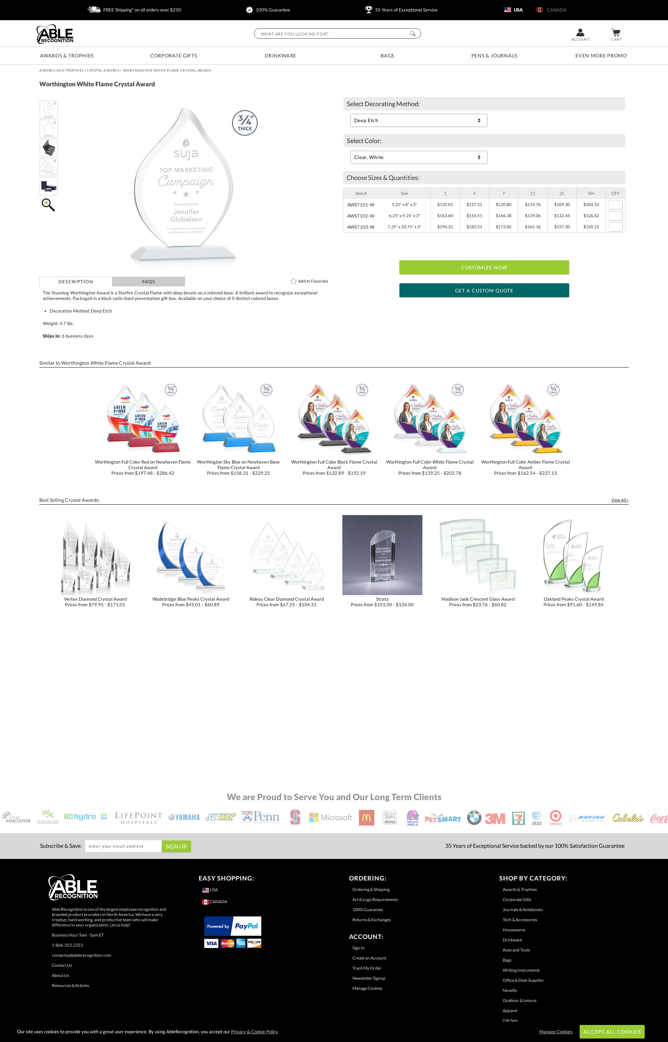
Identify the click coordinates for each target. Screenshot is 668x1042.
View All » (620, 500)
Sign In (358, 947)
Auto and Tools (516, 950)
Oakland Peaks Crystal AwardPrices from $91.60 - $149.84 (573, 601)
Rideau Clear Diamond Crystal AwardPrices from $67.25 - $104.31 (286, 601)
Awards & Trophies (67, 55)
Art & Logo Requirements (375, 899)
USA (518, 10)
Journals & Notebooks (523, 909)
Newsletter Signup (368, 978)
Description (75, 281)
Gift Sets (510, 1020)
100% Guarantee (272, 10)
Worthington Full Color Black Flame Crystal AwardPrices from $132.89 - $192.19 (334, 467)
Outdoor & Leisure (519, 1000)
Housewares (514, 929)
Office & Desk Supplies (523, 980)
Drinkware (280, 55)
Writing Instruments (521, 970)
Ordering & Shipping (371, 889)
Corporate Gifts (173, 55)
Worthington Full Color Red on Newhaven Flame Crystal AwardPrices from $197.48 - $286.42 (143, 467)
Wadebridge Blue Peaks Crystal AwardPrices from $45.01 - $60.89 (190, 601)
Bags (387, 55)
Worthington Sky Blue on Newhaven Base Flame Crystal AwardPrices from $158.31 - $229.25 (238, 467)
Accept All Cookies (612, 1032)
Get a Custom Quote (484, 290)
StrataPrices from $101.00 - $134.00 (382, 601)
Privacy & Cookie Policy (254, 1031)
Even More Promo (601, 55)
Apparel (510, 1010)
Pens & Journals (494, 55)
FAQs (148, 281)
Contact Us (62, 965)
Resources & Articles (70, 985)
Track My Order (366, 968)
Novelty (510, 990)
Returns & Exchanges (371, 919)
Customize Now (484, 267)
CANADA (555, 10)
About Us (60, 975)
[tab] (75, 281)
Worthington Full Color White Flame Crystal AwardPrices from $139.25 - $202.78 (430, 467)
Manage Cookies (367, 988)
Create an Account (369, 958)
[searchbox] (337, 33)
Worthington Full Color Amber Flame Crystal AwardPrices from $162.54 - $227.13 (525, 467)
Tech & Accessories (520, 919)
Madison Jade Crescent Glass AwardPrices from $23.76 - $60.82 (478, 601)
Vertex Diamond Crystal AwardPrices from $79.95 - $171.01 (95, 601)
